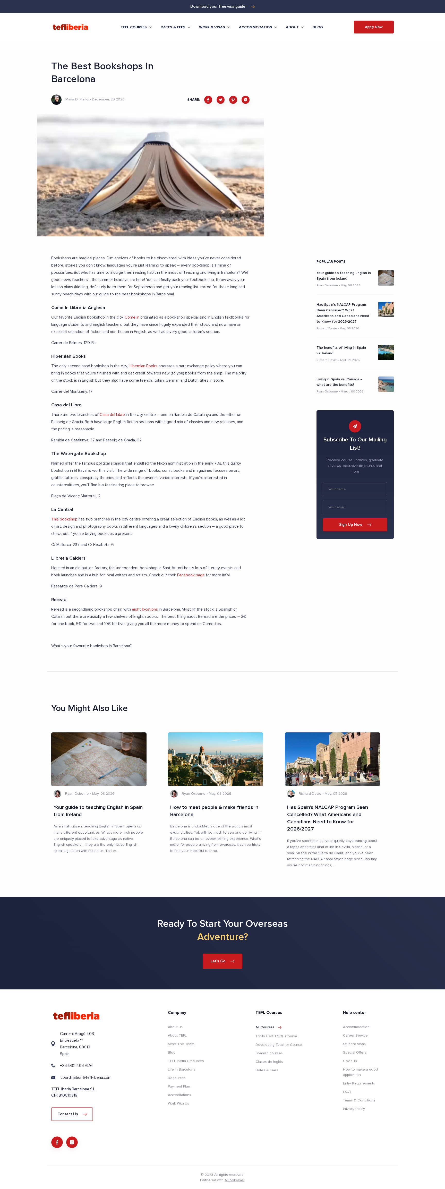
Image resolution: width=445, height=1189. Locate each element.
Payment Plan (179, 1086)
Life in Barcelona (181, 1069)
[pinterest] (233, 100)
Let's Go (218, 961)
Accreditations (179, 1095)
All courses (264, 1027)
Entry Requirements (359, 1083)
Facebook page (191, 575)
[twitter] (221, 100)
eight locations (145, 609)
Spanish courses (269, 1053)
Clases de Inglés (269, 1061)
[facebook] (208, 100)
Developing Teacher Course (278, 1044)
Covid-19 (350, 1061)
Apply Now (374, 27)
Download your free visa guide (217, 6)
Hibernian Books (143, 366)
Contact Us (67, 1114)
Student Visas (354, 1044)
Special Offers (354, 1052)
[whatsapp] (246, 100)
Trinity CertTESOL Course (276, 1036)
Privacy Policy (354, 1109)
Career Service (355, 1035)
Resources (177, 1078)
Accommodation (356, 1027)
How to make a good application (360, 1072)
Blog (318, 27)
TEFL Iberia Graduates (186, 1061)
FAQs (347, 1092)
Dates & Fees (266, 1070)
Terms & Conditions (359, 1100)
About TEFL (177, 1035)
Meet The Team (181, 1044)
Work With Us (178, 1103)
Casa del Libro (112, 414)
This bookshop (64, 519)
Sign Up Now (350, 524)
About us (175, 1027)
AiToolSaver (234, 1180)
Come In (132, 317)
